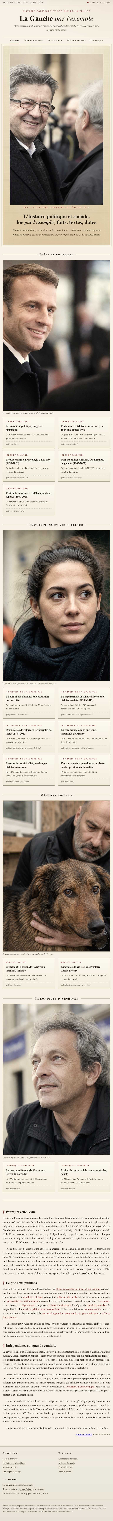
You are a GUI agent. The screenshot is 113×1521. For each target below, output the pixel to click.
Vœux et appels (64, 1471)
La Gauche (56, 18)
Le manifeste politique (67, 1458)
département (28, 1305)
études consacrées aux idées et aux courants (78, 1289)
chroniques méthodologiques (81, 1386)
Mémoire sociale (76, 40)
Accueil (14, 40)
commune (105, 1301)
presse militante (90, 1313)
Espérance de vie (65, 1467)
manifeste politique (33, 1297)
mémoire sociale (92, 1309)
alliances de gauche (67, 1297)
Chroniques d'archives (12, 1471)
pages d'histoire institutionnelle (22, 1301)
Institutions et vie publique (14, 1463)
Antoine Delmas (84, 1434)
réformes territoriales (60, 1305)
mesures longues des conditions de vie (61, 1313)
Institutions (55, 40)
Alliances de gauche (66, 1463)
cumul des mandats (97, 1305)
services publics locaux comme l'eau (41, 1309)
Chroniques (96, 40)
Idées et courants (34, 40)
